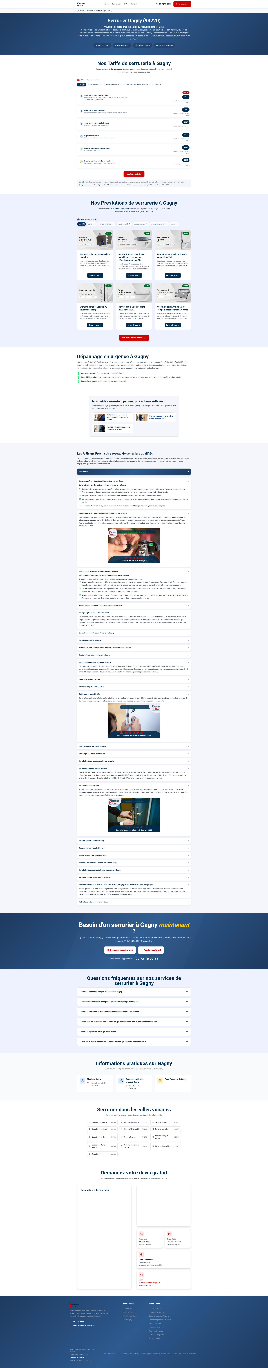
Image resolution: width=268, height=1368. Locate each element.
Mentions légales (155, 1324)
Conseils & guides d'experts (159, 1316)
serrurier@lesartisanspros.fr (149, 1283)
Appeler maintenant (152, 950)
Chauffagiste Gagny (129, 1316)
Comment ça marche (156, 1312)
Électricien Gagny (128, 1312)
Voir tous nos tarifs (134, 174)
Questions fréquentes (157, 1335)
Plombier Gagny (128, 1308)
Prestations (116, 4)
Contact (134, 4)
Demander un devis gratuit (121, 950)
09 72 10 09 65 (165, 4)
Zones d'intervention (156, 1327)
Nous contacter (154, 1339)
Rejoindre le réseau (156, 1331)
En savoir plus (94, 275)
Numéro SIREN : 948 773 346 (79, 1354)
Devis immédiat (182, 4)
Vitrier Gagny (127, 1320)
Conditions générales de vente (160, 1320)
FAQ (125, 4)
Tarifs (106, 4)
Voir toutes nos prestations (132, 338)
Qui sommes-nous (155, 1308)
